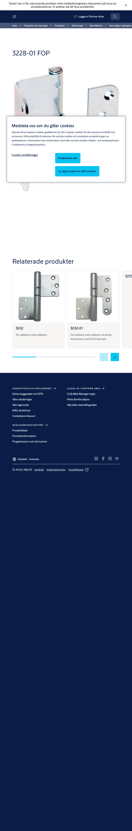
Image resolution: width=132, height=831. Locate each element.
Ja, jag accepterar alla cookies (77, 171)
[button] (115, 357)
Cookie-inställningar (25, 155)
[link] (17, 25)
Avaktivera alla (68, 158)
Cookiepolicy (19, 144)
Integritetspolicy (36, 144)
